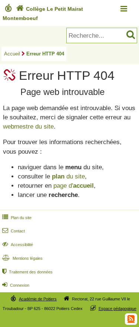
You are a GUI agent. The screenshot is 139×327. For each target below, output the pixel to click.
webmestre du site (28, 126)
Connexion (15, 285)
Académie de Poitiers (38, 299)
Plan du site (17, 217)
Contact (13, 231)
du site (68, 176)
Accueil (12, 54)
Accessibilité (17, 244)
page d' (73, 185)
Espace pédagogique (117, 308)
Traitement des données (27, 272)
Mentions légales (22, 258)
